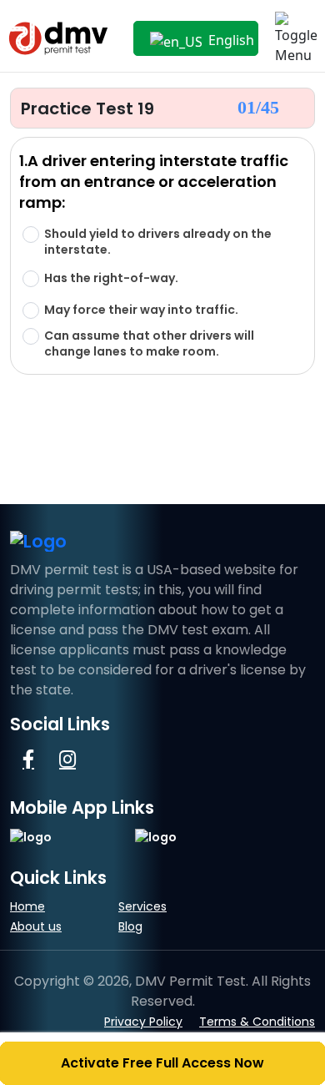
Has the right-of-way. (111, 278)
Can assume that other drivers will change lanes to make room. (149, 344)
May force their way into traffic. (141, 310)
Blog (130, 926)
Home (27, 906)
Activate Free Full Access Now (162, 1062)
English (229, 40)
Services (142, 906)
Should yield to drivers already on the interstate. (158, 242)
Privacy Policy (143, 1021)
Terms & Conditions (257, 1021)
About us (36, 926)
